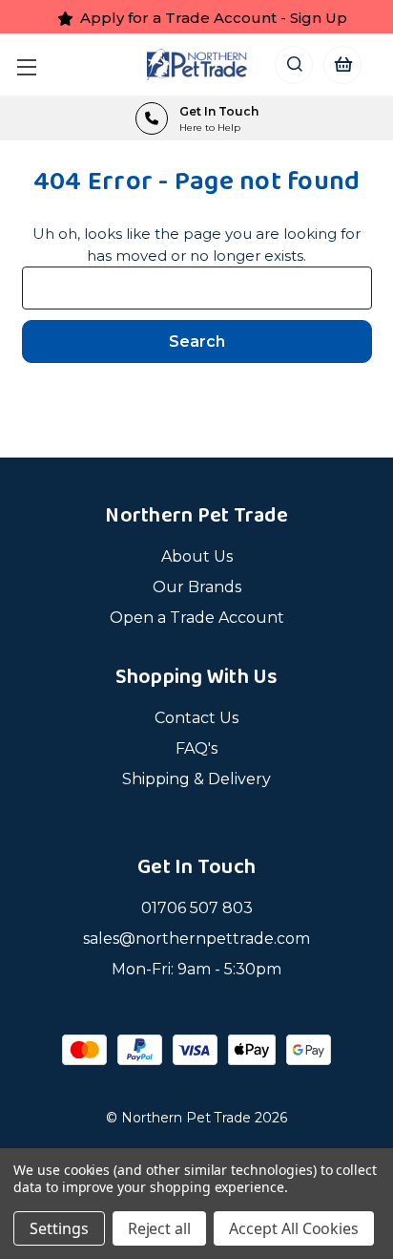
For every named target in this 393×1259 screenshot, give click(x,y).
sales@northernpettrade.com (196, 938)
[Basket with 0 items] (342, 64)
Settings (59, 1228)
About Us (197, 556)
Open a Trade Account (197, 617)
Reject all (160, 1228)
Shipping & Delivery (196, 779)
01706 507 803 (197, 908)
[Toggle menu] (31, 64)
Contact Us (196, 718)
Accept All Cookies (294, 1228)
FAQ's (196, 748)
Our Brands (197, 587)
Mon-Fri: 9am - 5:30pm (196, 969)
